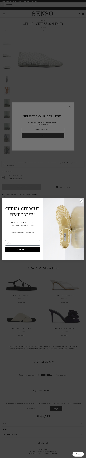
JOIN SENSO (22, 249)
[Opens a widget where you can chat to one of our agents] (78, 454)
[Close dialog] (81, 201)
